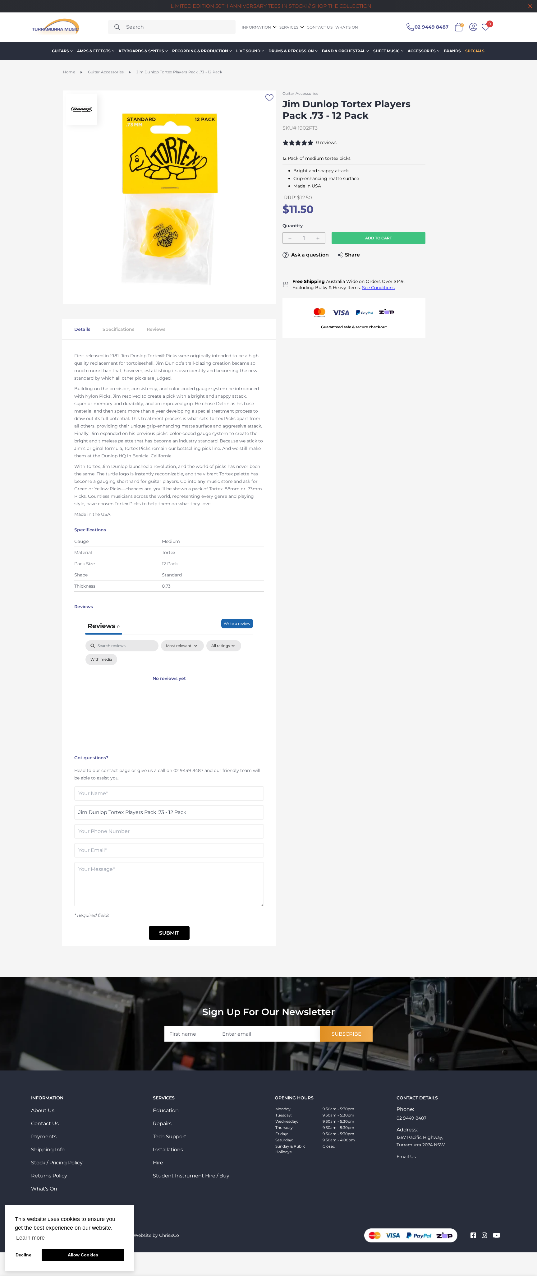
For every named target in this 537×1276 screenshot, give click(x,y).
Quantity (292, 226)
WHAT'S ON (346, 27)
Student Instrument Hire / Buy (191, 1176)
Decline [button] (23, 1254)
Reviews (156, 329)
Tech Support (169, 1137)
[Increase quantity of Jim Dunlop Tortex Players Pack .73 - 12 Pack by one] (318, 238)
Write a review (237, 623)
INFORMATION (256, 27)
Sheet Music (386, 51)
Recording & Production (200, 51)
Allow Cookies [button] (83, 1254)
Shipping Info (48, 1150)
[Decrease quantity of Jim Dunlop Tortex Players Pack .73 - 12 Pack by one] (290, 238)
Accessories (422, 51)
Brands (452, 51)
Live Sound (248, 51)
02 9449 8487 (188, 770)
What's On (44, 1189)
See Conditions (378, 287)
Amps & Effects (94, 51)
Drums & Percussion (291, 51)
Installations (168, 1150)
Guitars (60, 51)
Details (82, 329)
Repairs (162, 1123)
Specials (474, 51)
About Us (42, 1110)
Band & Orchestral (343, 51)
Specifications (118, 329)
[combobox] (172, 27)
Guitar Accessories (106, 72)
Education (166, 1110)
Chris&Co (169, 1235)
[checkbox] (101, 659)
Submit (169, 933)
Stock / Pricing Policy (57, 1163)
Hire (158, 1163)
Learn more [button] (30, 1238)
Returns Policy (49, 1176)
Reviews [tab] (104, 626)
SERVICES (289, 27)
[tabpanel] (169, 696)
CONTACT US (320, 27)
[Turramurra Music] (55, 27)
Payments (44, 1137)
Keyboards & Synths (141, 51)
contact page (115, 770)
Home (69, 72)
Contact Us (45, 1123)
